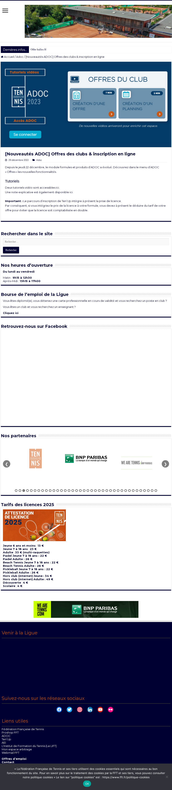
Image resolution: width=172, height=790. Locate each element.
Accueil (8, 56)
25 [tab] (107, 490)
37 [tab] (152, 490)
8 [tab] (42, 490)
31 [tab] (129, 490)
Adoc (19, 56)
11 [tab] (54, 490)
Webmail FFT (10, 752)
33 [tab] (137, 490)
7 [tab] (39, 490)
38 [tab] (156, 490)
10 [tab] (50, 490)
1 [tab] (16, 490)
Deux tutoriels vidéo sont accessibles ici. (32, 187)
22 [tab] (95, 490)
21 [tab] (91, 490)
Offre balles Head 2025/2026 (47, 49)
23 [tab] (99, 490)
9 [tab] (46, 490)
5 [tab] (31, 490)
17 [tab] (76, 490)
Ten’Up (6, 739)
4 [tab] (27, 490)
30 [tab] (125, 490)
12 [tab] (57, 490)
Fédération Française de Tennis (23, 729)
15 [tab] (69, 490)
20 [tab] (88, 490)
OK (87, 783)
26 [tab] (110, 490)
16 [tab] (73, 490)
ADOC (6, 736)
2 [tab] (20, 490)
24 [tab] (103, 490)
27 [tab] (114, 490)
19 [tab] (84, 490)
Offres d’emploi (14, 758)
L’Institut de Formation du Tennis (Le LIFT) (29, 746)
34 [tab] (140, 490)
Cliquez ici (10, 313)
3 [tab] (23, 490)
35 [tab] (144, 490)
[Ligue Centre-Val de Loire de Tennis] (86, 21)
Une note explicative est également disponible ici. (39, 192)
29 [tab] (122, 490)
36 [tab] (148, 490)
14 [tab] (65, 490)
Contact (8, 762)
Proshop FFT (10, 732)
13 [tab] (61, 490)
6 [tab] (35, 490)
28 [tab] (118, 490)
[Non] (167, 777)
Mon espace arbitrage (17, 749)
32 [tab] (133, 490)
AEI (4, 742)
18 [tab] (80, 490)
